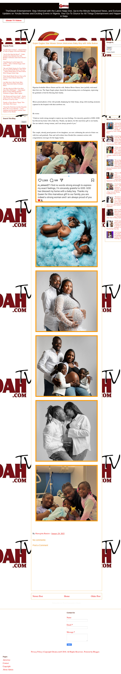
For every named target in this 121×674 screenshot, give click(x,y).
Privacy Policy (36, 651)
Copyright (6, 666)
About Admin (8, 669)
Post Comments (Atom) (72, 603)
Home (67, 596)
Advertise (6, 660)
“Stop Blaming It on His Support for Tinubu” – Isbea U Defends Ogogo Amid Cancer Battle (14, 63)
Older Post (95, 596)
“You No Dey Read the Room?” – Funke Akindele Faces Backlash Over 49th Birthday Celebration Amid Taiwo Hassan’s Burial (14, 56)
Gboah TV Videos (13, 20)
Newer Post (38, 596)
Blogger (96, 651)
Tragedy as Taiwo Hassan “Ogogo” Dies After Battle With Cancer (13, 103)
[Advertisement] (65, 29)
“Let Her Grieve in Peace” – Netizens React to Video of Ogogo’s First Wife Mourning (14, 50)
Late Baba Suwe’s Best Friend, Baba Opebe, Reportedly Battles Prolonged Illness (13, 83)
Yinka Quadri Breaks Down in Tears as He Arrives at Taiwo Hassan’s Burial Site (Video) (14, 77)
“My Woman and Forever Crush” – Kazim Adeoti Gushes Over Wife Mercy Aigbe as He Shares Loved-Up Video (14, 97)
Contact (6, 663)
